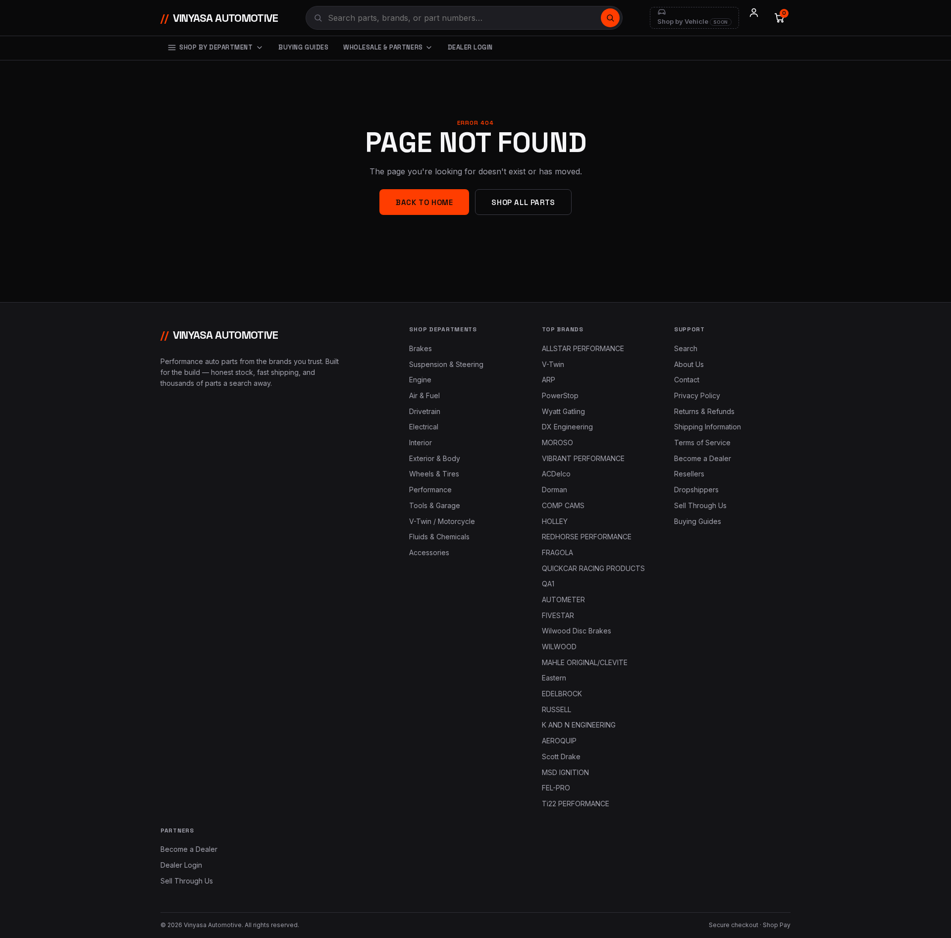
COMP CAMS (563, 505)
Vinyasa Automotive (219, 18)
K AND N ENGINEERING (579, 725)
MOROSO (557, 442)
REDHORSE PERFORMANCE (587, 536)
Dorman (554, 489)
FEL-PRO (556, 787)
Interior (420, 442)
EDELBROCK (562, 693)
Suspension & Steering (446, 364)
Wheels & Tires (434, 473)
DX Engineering (567, 426)
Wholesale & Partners (383, 47)
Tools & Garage (434, 505)
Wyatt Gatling (563, 411)
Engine (420, 379)
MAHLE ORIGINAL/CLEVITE (585, 662)
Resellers (689, 473)
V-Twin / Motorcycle (442, 521)
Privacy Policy (697, 395)
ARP (548, 379)
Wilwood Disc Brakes (576, 630)
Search (685, 348)
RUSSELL (556, 709)
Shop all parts (523, 202)
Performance (430, 489)
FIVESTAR (558, 615)
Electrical (423, 426)
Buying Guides (303, 47)
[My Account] (754, 18)
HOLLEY (555, 521)
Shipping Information (707, 426)
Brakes (420, 348)
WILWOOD (559, 646)
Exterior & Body (434, 458)
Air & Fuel (424, 395)
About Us (689, 364)
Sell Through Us (700, 505)
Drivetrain (424, 411)
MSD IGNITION (565, 772)
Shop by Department (216, 47)
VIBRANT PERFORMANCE (583, 458)
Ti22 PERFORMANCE (575, 803)
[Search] (610, 17)
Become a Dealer (702, 458)
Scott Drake (561, 756)
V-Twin (553, 364)
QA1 (548, 583)
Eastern (554, 678)
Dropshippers (696, 489)
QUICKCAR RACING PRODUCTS (593, 568)
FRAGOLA (557, 552)
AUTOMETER (563, 599)
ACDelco (556, 473)
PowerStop (560, 395)
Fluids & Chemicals (439, 536)
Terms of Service (702, 442)
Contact (686, 379)
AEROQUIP (559, 740)
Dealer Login (470, 47)
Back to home (424, 202)
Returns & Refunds (704, 411)
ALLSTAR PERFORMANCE (583, 348)
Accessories (429, 552)
